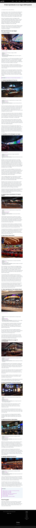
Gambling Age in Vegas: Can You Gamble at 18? (10, 493)
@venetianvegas (5, 312)
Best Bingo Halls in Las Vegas (7, 492)
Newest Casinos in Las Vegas (7, 491)
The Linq (6, 101)
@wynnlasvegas (5, 258)
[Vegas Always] (2, 1)
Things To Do (27, 1)
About (27, 519)
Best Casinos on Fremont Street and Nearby (13, 77)
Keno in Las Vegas (5, 495)
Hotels (23, 1)
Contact (32, 1)
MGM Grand (7, 437)
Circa (5, 53)
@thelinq (4, 98)
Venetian (6, 318)
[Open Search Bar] (35, 1)
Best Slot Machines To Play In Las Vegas (9, 496)
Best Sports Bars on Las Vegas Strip (8, 494)
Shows (13, 1)
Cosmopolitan (7, 358)
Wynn (6, 261)
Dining (19, 1)
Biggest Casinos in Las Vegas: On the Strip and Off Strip (11, 490)
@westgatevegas (5, 152)
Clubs (16, 1)
